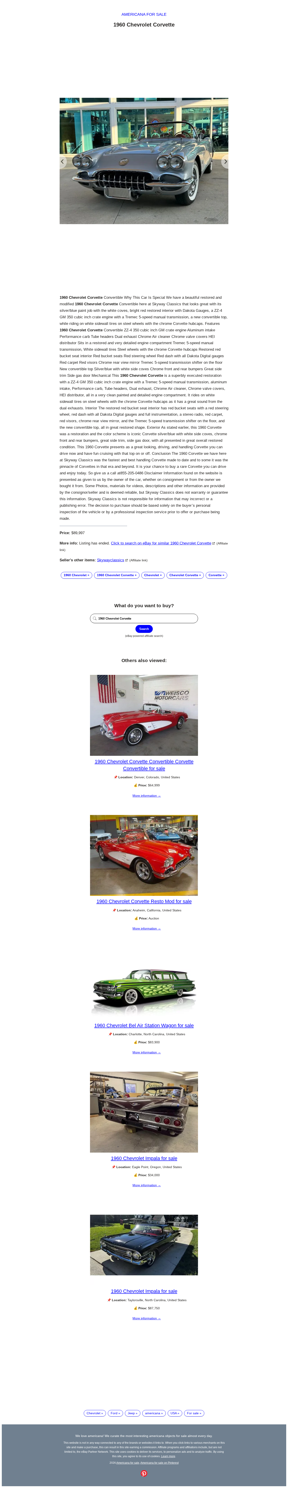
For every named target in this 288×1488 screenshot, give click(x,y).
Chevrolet (151, 575)
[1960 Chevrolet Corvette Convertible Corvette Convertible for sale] (144, 754)
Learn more (168, 1456)
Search (144, 629)
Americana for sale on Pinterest (159, 1462)
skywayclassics (110, 560)
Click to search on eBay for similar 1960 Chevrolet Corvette (161, 543)
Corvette (215, 575)
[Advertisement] (144, 63)
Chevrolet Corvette (183, 575)
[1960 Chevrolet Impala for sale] (144, 1151)
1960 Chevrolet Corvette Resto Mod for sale (144, 901)
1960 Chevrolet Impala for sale (144, 1158)
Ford (114, 1413)
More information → (147, 795)
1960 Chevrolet (75, 575)
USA (174, 1413)
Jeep (131, 1413)
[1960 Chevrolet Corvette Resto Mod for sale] (144, 895)
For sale (193, 1413)
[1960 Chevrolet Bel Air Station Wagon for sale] (144, 1018)
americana (152, 1413)
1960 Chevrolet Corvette (115, 575)
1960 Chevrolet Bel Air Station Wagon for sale (144, 1025)
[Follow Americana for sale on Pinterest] (144, 1475)
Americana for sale (144, 14)
